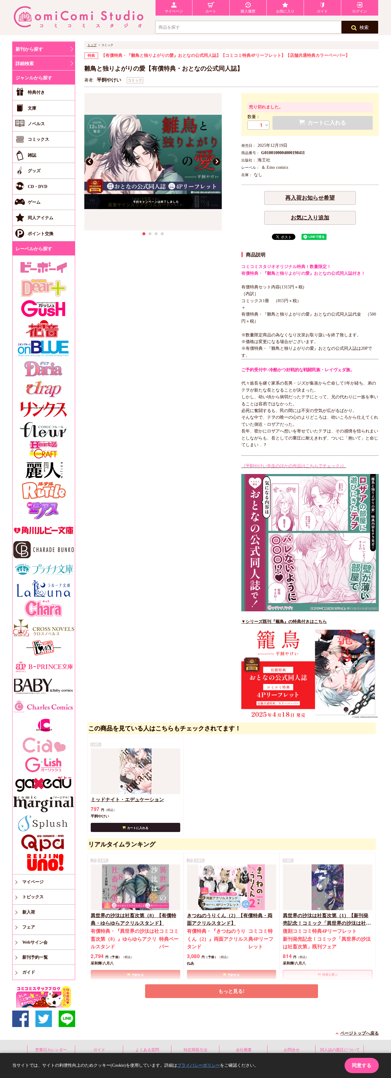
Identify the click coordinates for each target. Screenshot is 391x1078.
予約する (138, 975)
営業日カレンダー (51, 1049)
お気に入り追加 (310, 218)
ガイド (99, 1049)
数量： (253, 116)
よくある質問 (147, 1049)
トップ (92, 45)
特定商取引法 (195, 1049)
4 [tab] (162, 233)
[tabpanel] (153, 161)
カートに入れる (137, 828)
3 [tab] (156, 233)
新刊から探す (29, 49)
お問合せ (292, 1049)
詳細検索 (25, 63)
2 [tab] (150, 233)
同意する (361, 1065)
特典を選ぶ (330, 974)
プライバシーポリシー (198, 1065)
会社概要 (244, 1049)
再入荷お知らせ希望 (310, 198)
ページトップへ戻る (359, 1033)
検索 (364, 27)
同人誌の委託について (340, 1049)
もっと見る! (231, 991)
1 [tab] (143, 233)
